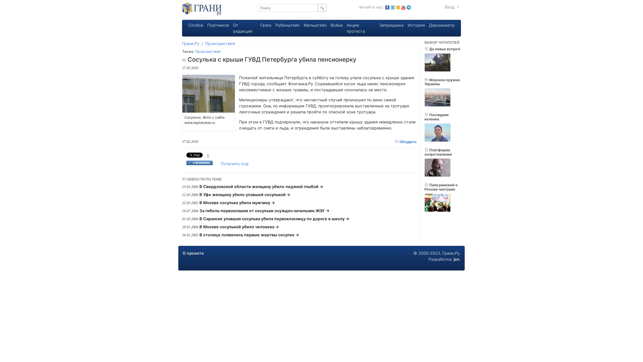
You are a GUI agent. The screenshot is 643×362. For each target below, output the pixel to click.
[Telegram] (409, 7)
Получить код (234, 163)
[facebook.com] (387, 7)
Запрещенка (391, 25)
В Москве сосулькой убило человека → (239, 226)
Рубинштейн (288, 25)
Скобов (195, 25)
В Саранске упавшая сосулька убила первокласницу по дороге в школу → (274, 218)
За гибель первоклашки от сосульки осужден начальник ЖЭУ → (264, 210)
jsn (456, 259)
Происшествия (220, 43)
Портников (218, 25)
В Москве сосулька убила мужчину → (237, 202)
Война (337, 25)
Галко (266, 25)
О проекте (193, 253)
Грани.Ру (190, 43)
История (416, 25)
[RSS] (398, 7)
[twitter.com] (393, 7)
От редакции (242, 28)
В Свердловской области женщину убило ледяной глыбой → (261, 186)
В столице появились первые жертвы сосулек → (249, 234)
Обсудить (408, 142)
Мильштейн (315, 25)
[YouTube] (403, 7)
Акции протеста (356, 28)
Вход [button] (450, 7)
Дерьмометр (442, 25)
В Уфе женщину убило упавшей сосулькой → (244, 194)
